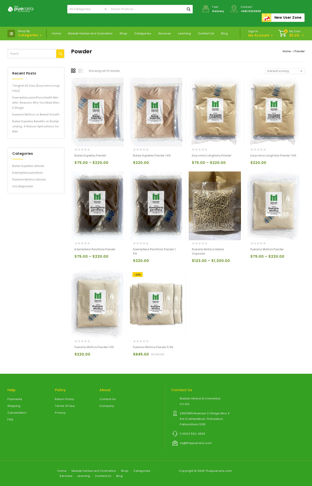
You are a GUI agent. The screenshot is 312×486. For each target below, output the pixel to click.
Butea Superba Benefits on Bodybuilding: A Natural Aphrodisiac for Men (35, 126)
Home (56, 33)
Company (107, 406)
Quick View (95, 164)
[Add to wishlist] (87, 164)
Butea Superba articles (28, 166)
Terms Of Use (65, 406)
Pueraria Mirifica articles (29, 179)
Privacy (60, 413)
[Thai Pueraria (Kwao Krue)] (20, 8)
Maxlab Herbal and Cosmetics (90, 33)
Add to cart (137, 164)
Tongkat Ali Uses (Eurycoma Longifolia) (36, 88)
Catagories (142, 33)
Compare (103, 164)
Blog (224, 33)
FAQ (10, 419)
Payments (14, 399)
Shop (123, 33)
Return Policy (64, 399)
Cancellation (16, 413)
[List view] (81, 71)
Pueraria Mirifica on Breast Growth (35, 114)
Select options (78, 164)
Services (164, 33)
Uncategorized (22, 186)
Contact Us (206, 33)
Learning (184, 33)
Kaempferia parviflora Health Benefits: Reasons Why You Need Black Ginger (35, 103)
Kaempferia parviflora (27, 172)
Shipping (13, 406)
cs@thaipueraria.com (196, 443)
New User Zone (288, 17)
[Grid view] (74, 71)
